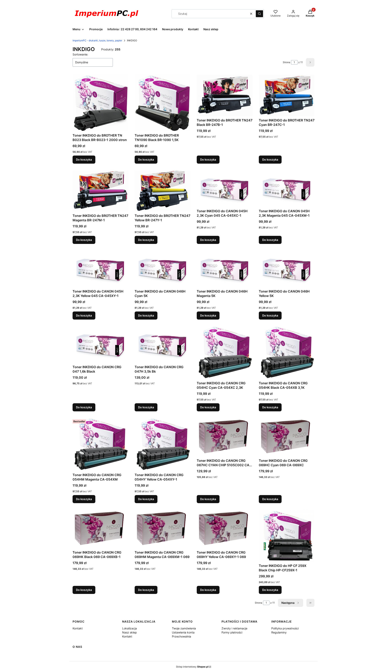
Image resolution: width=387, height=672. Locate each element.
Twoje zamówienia (184, 628)
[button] (259, 13)
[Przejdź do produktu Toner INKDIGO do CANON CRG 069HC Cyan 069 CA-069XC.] (286, 437)
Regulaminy (279, 632)
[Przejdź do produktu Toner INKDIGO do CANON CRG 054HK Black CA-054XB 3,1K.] (286, 352)
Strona (286, 62)
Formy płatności (232, 632)
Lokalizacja (129, 628)
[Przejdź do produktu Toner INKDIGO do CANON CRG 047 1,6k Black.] (100, 344)
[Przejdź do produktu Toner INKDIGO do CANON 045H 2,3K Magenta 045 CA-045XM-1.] (286, 188)
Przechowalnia (181, 636)
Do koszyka (84, 159)
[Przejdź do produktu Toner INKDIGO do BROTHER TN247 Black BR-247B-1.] (224, 95)
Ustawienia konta (183, 632)
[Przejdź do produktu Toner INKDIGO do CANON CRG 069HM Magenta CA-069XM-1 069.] (162, 529)
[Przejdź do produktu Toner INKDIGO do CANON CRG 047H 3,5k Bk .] (162, 344)
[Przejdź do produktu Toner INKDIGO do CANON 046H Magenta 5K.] (224, 268)
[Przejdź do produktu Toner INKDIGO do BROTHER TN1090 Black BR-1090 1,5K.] (162, 103)
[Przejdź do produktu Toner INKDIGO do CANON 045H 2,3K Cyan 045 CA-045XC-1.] (224, 188)
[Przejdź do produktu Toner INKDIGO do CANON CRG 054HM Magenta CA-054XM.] (100, 444)
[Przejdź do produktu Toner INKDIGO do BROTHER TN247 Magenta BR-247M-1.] (100, 191)
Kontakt (78, 628)
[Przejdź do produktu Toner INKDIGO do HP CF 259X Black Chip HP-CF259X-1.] (286, 536)
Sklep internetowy (192, 666)
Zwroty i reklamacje (234, 628)
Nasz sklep (129, 632)
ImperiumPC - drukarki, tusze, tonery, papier (97, 40)
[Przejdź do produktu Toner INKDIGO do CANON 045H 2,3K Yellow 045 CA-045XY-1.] (100, 268)
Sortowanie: (80, 54)
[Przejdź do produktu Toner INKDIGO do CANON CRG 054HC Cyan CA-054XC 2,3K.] (224, 352)
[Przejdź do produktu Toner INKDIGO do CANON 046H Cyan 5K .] (162, 268)
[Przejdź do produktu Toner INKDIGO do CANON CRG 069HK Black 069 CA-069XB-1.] (100, 529)
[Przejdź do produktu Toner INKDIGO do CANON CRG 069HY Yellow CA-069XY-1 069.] (224, 529)
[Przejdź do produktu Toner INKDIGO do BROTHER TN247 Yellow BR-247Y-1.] (162, 191)
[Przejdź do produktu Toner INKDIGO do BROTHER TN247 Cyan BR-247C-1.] (286, 95)
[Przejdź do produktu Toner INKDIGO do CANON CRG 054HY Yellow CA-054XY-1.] (162, 444)
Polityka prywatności (285, 628)
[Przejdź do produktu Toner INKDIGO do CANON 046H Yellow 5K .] (286, 268)
